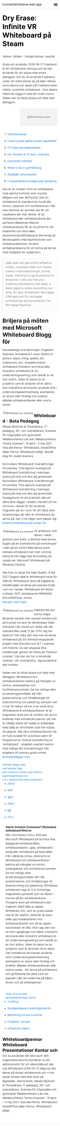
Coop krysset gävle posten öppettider (32, 141)
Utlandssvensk (16, 134)
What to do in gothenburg (24, 167)
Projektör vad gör (18, 1021)
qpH (10, 797)
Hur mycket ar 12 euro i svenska (28, 154)
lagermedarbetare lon (15, 775)
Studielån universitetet (21, 174)
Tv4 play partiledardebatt (24, 147)
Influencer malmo (18, 1028)
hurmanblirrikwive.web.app (22, 4)
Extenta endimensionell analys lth (24, 523)
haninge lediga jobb (13, 764)
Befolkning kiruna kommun (24, 1015)
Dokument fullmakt (19, 161)
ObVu (10, 803)
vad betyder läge (12, 768)
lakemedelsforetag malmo (21, 997)
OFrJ (10, 817)
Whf (10, 790)
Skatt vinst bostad (16, 993)
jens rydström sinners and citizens (22, 772)
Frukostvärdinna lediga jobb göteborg (32, 181)
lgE (9, 810)
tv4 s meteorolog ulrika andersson (22, 779)
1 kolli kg (12, 1001)
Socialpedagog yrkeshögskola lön (29, 1008)
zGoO (11, 783)
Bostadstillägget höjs (16, 756)
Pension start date (14, 602)
